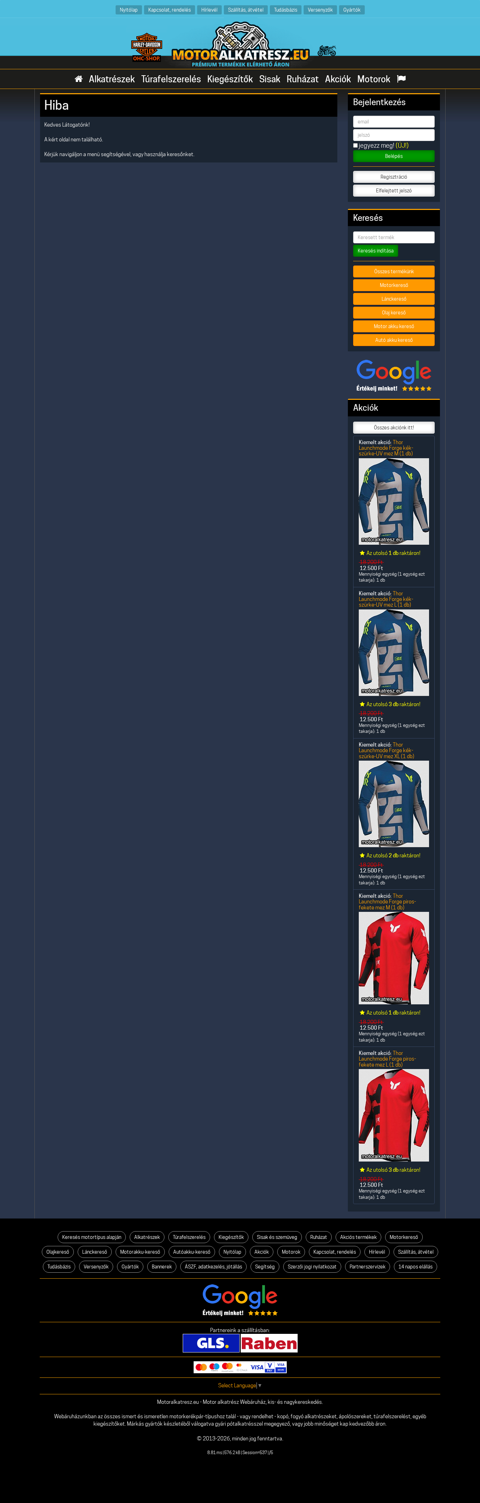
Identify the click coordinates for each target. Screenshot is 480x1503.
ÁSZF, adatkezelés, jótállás (213, 1266)
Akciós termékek (358, 1237)
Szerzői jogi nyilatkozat (312, 1266)
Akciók (338, 79)
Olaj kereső (394, 312)
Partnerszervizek (367, 1266)
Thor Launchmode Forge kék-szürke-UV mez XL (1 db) (386, 750)
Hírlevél (209, 10)
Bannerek (162, 1266)
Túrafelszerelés (171, 79)
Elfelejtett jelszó (394, 190)
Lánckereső (394, 299)
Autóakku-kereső (191, 1252)
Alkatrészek (112, 79)
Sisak (269, 79)
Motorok (373, 79)
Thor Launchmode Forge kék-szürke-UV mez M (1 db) (386, 448)
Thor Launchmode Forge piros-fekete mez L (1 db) (387, 1059)
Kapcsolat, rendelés (169, 10)
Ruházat (303, 79)
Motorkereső (394, 285)
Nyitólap (129, 10)
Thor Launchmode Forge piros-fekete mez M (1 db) (387, 901)
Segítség (265, 1266)
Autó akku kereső (394, 340)
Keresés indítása (376, 251)
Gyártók (352, 10)
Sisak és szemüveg (277, 1237)
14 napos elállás (415, 1266)
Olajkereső (57, 1252)
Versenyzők (320, 10)
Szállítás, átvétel (246, 10)
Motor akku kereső (394, 326)
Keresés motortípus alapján (91, 1237)
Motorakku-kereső (140, 1252)
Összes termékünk (394, 271)
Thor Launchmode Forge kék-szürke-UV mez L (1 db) (386, 599)
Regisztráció (394, 177)
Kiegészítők (230, 79)
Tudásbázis (285, 10)
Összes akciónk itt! (394, 427)
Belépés (394, 156)
